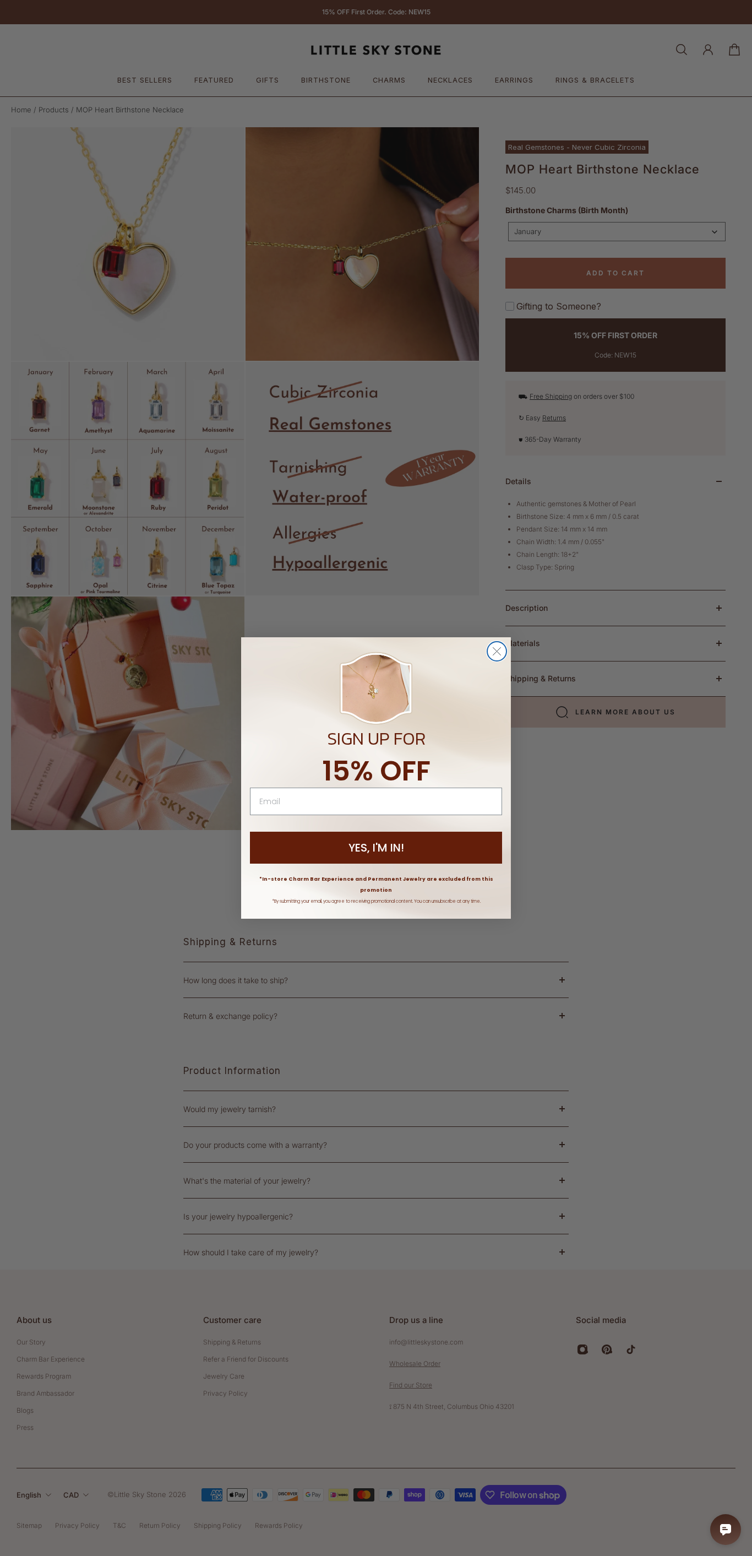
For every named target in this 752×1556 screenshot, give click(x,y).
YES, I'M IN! (376, 847)
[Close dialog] (496, 651)
